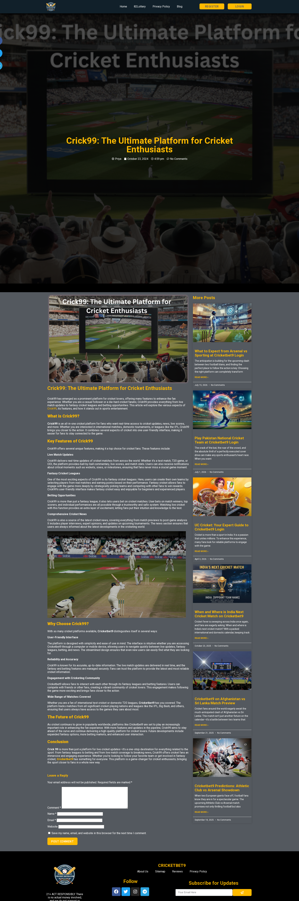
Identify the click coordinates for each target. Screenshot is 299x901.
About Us (142, 871)
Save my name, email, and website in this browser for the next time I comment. (99, 833)
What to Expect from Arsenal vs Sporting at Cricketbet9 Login (221, 353)
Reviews (177, 871)
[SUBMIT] (242, 892)
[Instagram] (135, 891)
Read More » (201, 377)
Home (123, 6)
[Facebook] (116, 891)
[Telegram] (145, 891)
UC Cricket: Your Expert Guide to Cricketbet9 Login (221, 527)
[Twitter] (125, 891)
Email (51, 820)
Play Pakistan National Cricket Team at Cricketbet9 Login (219, 440)
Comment (54, 807)
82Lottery (140, 6)
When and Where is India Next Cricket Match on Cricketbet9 (219, 614)
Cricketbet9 (65, 759)
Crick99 (52, 408)
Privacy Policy (161, 6)
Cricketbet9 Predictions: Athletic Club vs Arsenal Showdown (222, 788)
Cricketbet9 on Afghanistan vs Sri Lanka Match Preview (220, 701)
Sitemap (160, 871)
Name (51, 813)
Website (52, 826)
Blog (179, 6)
